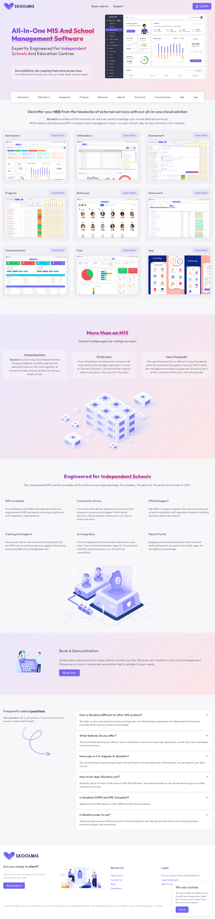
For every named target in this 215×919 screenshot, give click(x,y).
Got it (182, 909)
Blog (113, 884)
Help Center (117, 875)
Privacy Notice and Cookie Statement (180, 875)
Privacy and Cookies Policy (193, 899)
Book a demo (99, 6)
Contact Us (116, 880)
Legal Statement (169, 880)
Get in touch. (27, 721)
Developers (117, 888)
